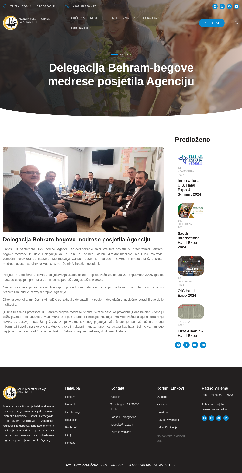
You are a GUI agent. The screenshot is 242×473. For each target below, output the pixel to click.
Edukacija (149, 17)
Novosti (96, 17)
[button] (236, 23)
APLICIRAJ (212, 23)
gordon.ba (120, 464)
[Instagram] (222, 6)
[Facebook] (215, 6)
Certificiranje (120, 17)
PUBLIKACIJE (80, 28)
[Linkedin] (236, 6)
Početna (78, 17)
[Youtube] (229, 6)
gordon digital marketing (154, 464)
